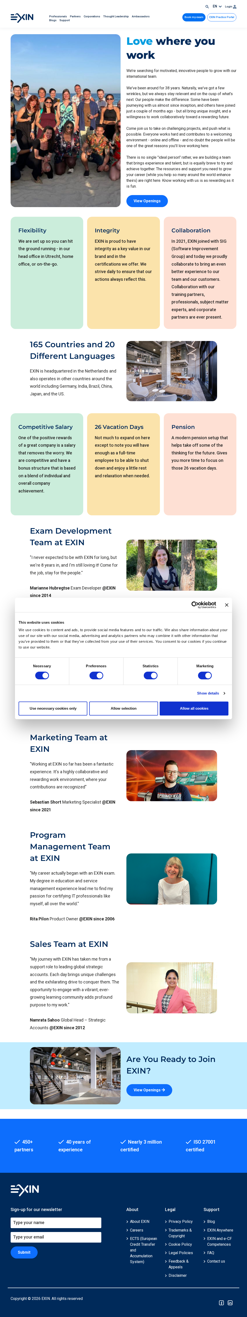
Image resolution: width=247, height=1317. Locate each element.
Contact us (216, 1261)
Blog (211, 1221)
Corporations (92, 16)
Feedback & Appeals (179, 1264)
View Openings (147, 201)
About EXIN (139, 1221)
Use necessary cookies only (53, 708)
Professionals (58, 16)
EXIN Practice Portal (221, 17)
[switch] (96, 675)
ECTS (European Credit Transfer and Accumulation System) (143, 1250)
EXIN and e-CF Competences (219, 1241)
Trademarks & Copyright (180, 1233)
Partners (75, 16)
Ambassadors (141, 16)
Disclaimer (178, 1275)
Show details (208, 693)
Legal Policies (181, 1253)
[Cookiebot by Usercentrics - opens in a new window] (195, 605)
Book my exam (194, 17)
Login (229, 6)
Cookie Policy (180, 1244)
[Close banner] (226, 605)
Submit (24, 1252)
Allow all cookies (194, 708)
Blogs (53, 20)
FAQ (210, 1253)
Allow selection (124, 708)
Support (65, 20)
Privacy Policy (181, 1221)
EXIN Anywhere (220, 1230)
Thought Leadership (116, 16)
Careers (136, 1230)
